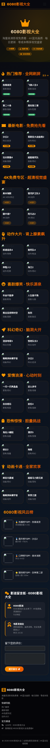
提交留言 (13, 669)
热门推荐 (5, 707)
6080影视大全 (18, 4)
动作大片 (5, 716)
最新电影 (5, 710)
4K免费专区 (6, 713)
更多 (45, 75)
